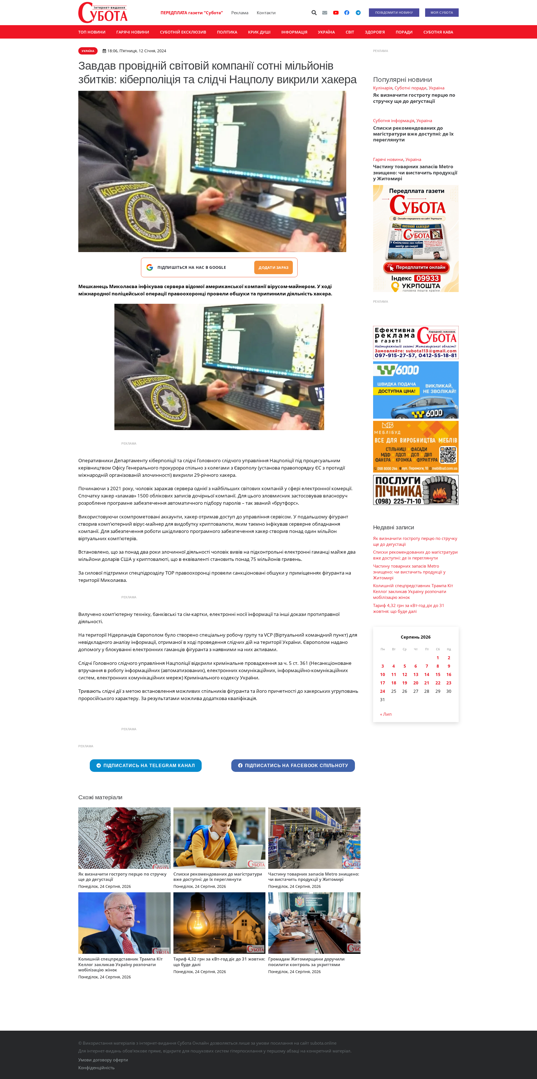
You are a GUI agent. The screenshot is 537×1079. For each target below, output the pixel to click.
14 (426, 674)
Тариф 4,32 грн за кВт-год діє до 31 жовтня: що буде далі (219, 961)
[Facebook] (347, 13)
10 (382, 674)
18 (393, 683)
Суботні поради (411, 88)
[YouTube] (336, 13)
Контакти (266, 12)
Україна (436, 88)
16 (448, 674)
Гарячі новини (388, 159)
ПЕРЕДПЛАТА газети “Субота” (192, 12)
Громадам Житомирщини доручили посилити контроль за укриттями (306, 961)
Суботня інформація (393, 120)
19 (404, 683)
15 (438, 674)
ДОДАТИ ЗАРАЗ (273, 267)
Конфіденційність (96, 1067)
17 (382, 683)
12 (404, 674)
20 (415, 683)
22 (438, 683)
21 (426, 683)
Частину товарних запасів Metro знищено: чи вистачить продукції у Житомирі (313, 876)
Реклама (239, 12)
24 (382, 691)
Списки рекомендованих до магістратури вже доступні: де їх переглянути (217, 876)
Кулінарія (382, 88)
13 (415, 674)
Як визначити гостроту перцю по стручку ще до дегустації (122, 876)
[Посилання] (103, 12)
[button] (314, 13)
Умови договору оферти (103, 1060)
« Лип (386, 714)
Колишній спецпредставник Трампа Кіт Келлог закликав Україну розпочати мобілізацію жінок (120, 964)
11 (393, 674)
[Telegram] (358, 13)
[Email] (325, 13)
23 (448, 683)
